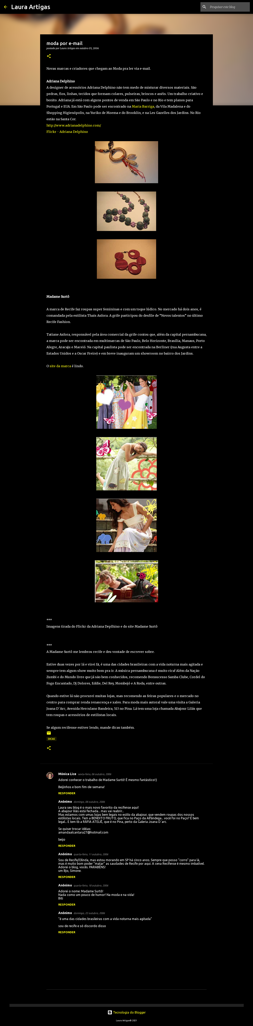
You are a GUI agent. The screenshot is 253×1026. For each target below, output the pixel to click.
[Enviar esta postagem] (48, 734)
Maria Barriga (143, 106)
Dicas (51, 739)
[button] (48, 56)
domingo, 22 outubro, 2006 (89, 913)
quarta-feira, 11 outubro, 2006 (91, 854)
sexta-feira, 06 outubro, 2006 (94, 774)
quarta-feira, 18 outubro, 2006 (91, 885)
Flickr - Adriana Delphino (67, 132)
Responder (66, 793)
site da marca (60, 366)
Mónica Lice (67, 774)
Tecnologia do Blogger (129, 1012)
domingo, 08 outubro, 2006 (89, 801)
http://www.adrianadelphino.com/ (73, 125)
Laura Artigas (30, 6)
